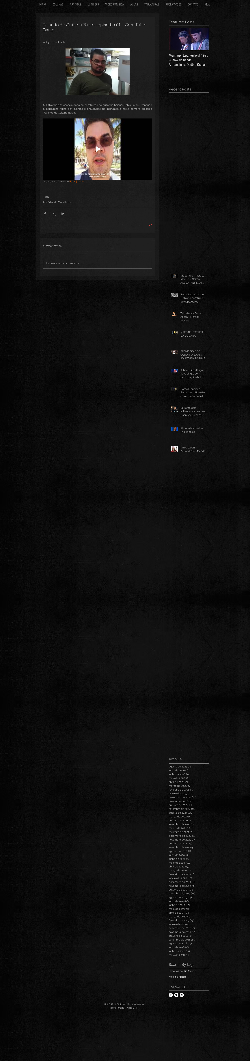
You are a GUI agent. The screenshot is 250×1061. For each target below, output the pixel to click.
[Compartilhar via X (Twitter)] (54, 214)
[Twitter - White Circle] (176, 997)
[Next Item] (203, 39)
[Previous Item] (174, 39)
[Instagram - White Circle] (182, 997)
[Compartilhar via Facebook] (45, 214)
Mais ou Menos (177, 978)
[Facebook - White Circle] (171, 997)
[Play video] (97, 149)
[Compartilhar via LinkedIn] (63, 214)
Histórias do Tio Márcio (56, 202)
